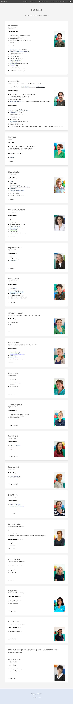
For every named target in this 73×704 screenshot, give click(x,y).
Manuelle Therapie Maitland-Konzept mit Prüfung (20, 51)
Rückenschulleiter (13, 63)
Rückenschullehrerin (14, 290)
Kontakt (69, 1)
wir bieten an (32, 1)
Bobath (11, 181)
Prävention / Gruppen (43, 1)
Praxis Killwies (4, 1)
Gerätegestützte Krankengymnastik (17, 190)
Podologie (58, 1)
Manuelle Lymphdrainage (15, 60)
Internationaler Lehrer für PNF (16, 101)
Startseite (25, 1)
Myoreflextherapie (13, 62)
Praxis (53, 1)
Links (64, 1)
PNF (10, 219)
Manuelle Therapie (13, 49)
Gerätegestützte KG (14, 65)
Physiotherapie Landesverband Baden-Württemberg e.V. (33, 86)
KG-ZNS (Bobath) (13, 288)
